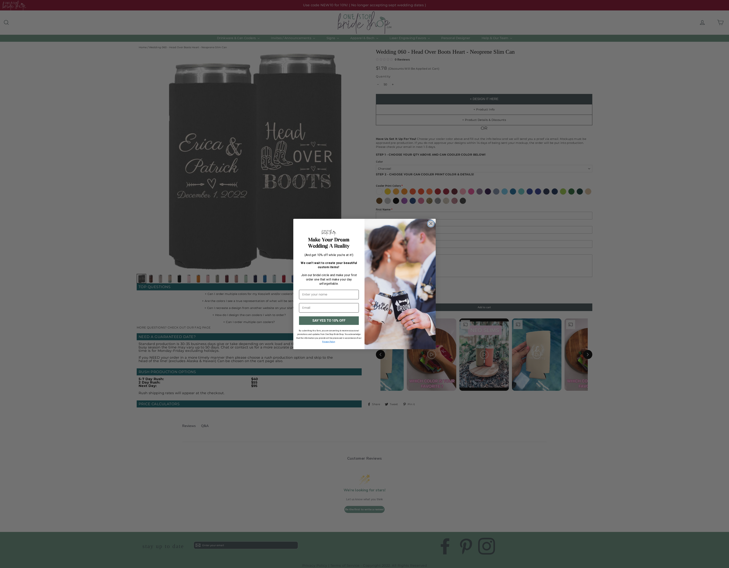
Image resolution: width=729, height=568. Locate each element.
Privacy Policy (328, 342)
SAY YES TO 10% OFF (329, 320)
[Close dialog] (431, 223)
